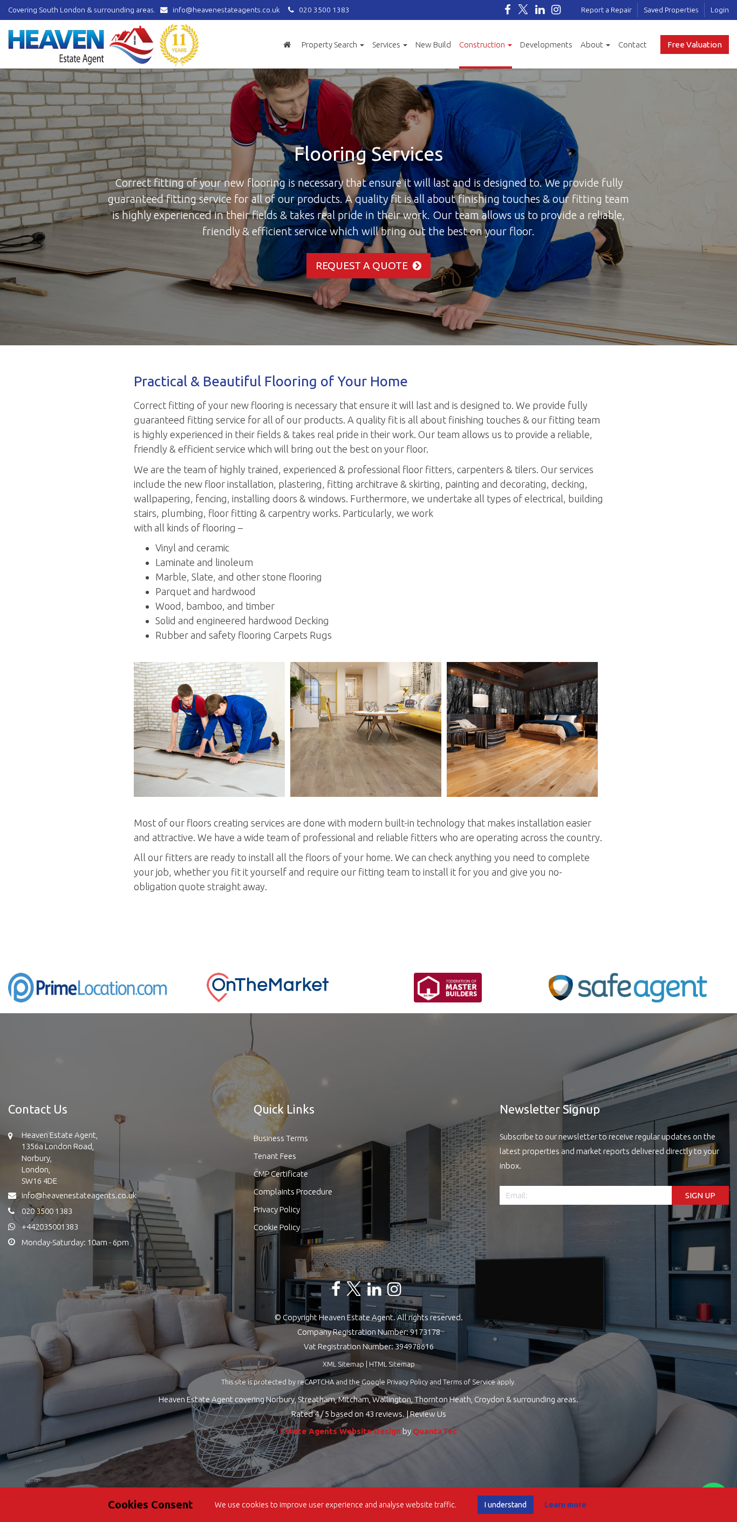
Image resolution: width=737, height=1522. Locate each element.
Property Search (330, 44)
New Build (433, 44)
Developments (546, 44)
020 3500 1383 (322, 9)
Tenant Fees (275, 1156)
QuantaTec (435, 1431)
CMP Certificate (281, 1173)
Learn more (565, 1504)
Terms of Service (469, 1382)
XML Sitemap (343, 1364)
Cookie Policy (277, 1227)
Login (720, 9)
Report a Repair (606, 9)
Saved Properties (671, 9)
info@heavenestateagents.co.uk (226, 9)
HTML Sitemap (392, 1364)
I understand (505, 1504)
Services (387, 44)
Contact (632, 44)
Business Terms (281, 1138)
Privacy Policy (277, 1209)
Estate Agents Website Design (340, 1431)
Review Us (428, 1413)
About (593, 44)
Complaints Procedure (293, 1191)
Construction (483, 44)
